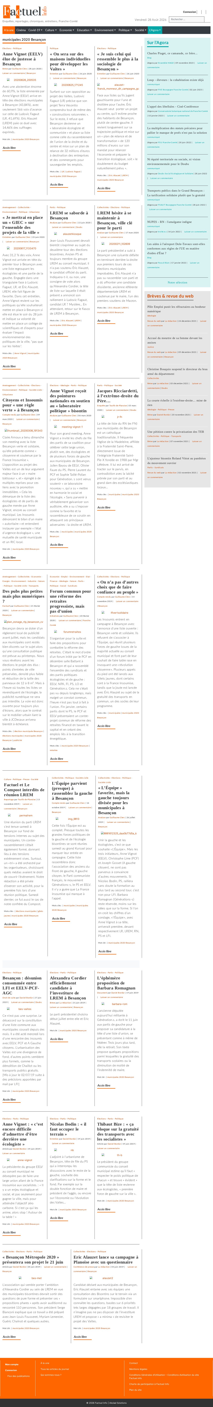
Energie (5, 581)
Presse (26, 779)
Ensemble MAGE (166, 63)
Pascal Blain (163, 263)
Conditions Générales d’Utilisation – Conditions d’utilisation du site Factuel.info (164, 1377)
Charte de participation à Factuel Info (149, 1384)
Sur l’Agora (158, 43)
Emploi (64, 577)
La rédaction (65, 1003)
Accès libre (9, 148)
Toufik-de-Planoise (118, 406)
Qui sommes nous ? (51, 1375)
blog (149, 58)
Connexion (189, 11)
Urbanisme (34, 212)
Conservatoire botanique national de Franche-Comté (183, 111)
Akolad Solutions (118, 1403)
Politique (17, 48)
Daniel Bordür (26, 998)
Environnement (9, 212)
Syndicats (72, 586)
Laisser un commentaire (13, 73)
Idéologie (64, 385)
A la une (9, 30)
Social (63, 586)
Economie (36, 577)
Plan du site (135, 1390)
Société (118, 385)
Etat (88, 577)
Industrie (32, 581)
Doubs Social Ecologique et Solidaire (175, 174)
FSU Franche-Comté (167, 142)
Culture (7, 779)
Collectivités (24, 207)
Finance (53, 581)
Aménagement (9, 207)
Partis (52, 207)
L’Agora (153, 30)
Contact (133, 1363)
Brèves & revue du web (170, 296)
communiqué (153, 84)
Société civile (35, 390)
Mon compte (11, 1364)
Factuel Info (101, 1403)
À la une (45, 1363)
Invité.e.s (162, 232)
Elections (6, 48)
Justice (150, 347)
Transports (34, 586)
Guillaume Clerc (19, 69)
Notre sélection (177, 282)
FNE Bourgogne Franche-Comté (173, 90)
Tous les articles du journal (55, 1369)
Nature (41, 581)
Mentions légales (138, 1369)
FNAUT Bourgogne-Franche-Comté (174, 205)
